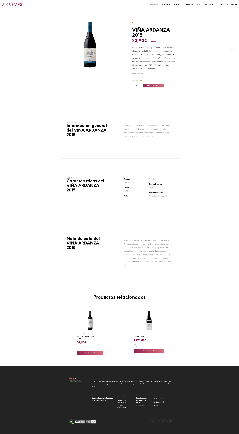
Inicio (133, 24)
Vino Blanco (165, 4)
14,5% (126, 191)
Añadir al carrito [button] (90, 353)
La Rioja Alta (129, 182)
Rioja (151, 187)
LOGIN (232, 4)
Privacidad (158, 398)
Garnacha (153, 196)
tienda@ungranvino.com (102, 398)
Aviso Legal (159, 402)
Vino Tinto (153, 4)
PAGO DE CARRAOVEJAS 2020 (85, 337)
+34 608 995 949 (99, 400)
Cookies (157, 405)
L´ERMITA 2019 (139, 336)
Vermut (212, 4)
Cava (205, 4)
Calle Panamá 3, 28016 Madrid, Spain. (141, 400)
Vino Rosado (177, 4)
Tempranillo (163, 196)
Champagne (189, 4)
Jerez (198, 4)
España (152, 179)
